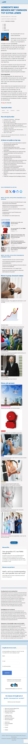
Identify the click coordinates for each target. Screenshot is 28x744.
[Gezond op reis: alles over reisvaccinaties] (11, 395)
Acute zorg (3, 431)
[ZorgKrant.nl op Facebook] (14, 191)
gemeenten (12, 110)
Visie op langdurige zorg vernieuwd (9, 379)
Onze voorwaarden (9, 723)
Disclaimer (3, 738)
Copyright (9, 738)
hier (4, 102)
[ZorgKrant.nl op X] (10, 191)
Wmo (7, 110)
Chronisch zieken (9, 21)
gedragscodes (16, 636)
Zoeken (6, 729)
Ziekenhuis (3, 481)
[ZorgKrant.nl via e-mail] (20, 191)
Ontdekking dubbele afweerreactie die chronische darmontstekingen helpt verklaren (12, 510)
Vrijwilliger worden (9, 712)
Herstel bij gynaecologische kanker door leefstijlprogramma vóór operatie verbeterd (10, 484)
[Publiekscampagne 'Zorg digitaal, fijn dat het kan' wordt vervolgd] (11, 287)
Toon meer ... (14, 542)
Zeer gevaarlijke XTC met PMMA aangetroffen (11, 433)
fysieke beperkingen (5, 112)
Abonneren (7, 672)
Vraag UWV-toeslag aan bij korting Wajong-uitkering (14, 176)
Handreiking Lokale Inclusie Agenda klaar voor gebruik (15, 142)
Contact (6, 725)
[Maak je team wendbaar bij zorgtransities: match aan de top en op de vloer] (11, 522)
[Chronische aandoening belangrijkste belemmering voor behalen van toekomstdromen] (11, 339)
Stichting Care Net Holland (13, 735)
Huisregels (13, 738)
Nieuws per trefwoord (9, 718)
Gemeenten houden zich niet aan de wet (12, 156)
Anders (2, 455)
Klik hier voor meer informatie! (14, 701)
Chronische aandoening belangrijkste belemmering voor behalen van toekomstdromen (13, 353)
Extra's (6, 727)
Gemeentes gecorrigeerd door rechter (12, 147)
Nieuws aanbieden (9, 719)
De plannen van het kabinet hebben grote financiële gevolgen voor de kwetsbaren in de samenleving (12, 327)
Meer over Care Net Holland (10, 708)
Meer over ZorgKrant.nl (9, 709)
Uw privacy (14, 740)
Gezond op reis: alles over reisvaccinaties (10, 408)
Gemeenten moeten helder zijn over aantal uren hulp (14, 151)
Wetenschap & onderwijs (6, 508)
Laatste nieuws (8, 715)
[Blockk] (4, 2)
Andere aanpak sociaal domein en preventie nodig (14, 169)
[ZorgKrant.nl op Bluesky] (17, 191)
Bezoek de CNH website (10, 688)
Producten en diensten (6, 406)
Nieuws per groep (8, 716)
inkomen (3, 110)
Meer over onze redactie (10, 711)
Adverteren (7, 722)
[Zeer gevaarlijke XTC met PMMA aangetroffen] (11, 419)
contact (12, 638)
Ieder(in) (18, 110)
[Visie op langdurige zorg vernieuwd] (11, 365)
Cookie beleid (23, 738)
